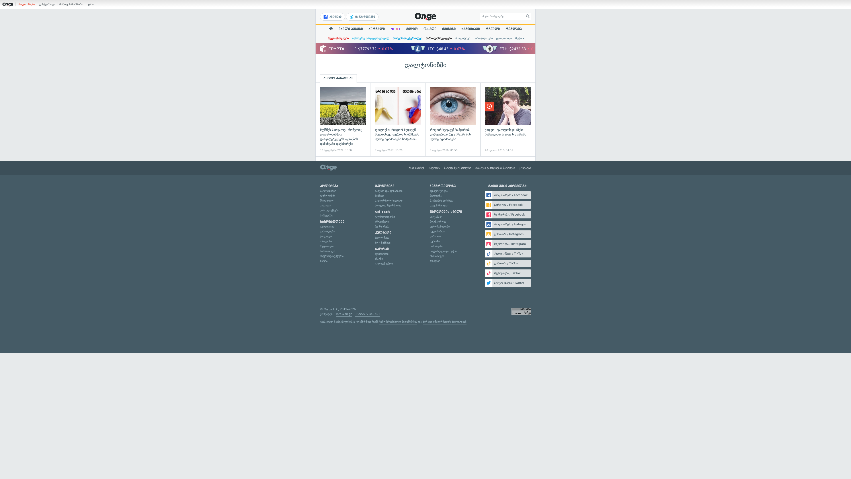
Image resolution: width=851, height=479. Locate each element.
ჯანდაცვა (326, 236)
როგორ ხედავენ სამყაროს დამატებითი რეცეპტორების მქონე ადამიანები (453, 120)
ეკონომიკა (504, 38)
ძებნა (90, 4)
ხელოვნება (382, 237)
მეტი (518, 38)
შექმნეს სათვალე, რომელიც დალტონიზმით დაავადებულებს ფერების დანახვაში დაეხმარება (343, 120)
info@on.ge (344, 314)
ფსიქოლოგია (439, 190)
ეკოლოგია (327, 226)
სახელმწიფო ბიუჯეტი (388, 200)
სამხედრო (326, 215)
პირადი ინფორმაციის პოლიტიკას (444, 321)
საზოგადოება (483, 38)
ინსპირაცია (437, 256)
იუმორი (435, 241)
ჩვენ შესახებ (416, 167)
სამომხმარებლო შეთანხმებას (398, 321)
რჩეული (493, 29)
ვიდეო (412, 29)
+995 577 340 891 (367, 314)
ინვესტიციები (364, 16)
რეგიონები (327, 246)
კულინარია (437, 231)
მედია (324, 261)
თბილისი (326, 241)
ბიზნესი (379, 195)
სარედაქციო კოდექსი (457, 167)
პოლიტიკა (462, 38)
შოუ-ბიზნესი (382, 242)
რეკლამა (514, 29)
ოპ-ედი (430, 29)
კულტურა (383, 233)
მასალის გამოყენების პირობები (495, 167)
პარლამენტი (328, 190)
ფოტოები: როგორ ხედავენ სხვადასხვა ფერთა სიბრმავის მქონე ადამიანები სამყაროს (398, 120)
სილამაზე (436, 216)
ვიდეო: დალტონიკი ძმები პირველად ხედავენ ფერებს (507, 120)
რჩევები (435, 261)
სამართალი (327, 251)
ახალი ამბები (26, 4)
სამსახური (436, 246)
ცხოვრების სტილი (446, 212)
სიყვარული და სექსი (443, 251)
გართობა (436, 236)
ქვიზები (449, 29)
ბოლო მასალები (338, 78)
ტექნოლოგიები (385, 216)
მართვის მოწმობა (70, 4)
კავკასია (325, 205)
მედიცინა (436, 195)
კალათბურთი (384, 263)
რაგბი (379, 258)
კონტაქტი (525, 167)
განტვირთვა (47, 4)
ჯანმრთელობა (443, 186)
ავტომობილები (440, 226)
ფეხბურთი (381, 253)
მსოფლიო (327, 200)
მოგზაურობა (438, 221)
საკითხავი (470, 29)
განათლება (327, 231)
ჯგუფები (335, 16)
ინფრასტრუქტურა (332, 256)
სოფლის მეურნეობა (388, 205)
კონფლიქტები (329, 210)
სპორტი (382, 249)
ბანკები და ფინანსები (388, 190)
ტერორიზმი (327, 195)
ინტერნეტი (382, 221)
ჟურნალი (377, 29)
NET (395, 29)
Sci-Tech (382, 212)
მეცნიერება (382, 226)
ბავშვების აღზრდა (441, 200)
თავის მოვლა (438, 205)
